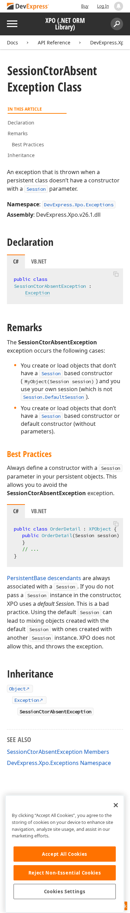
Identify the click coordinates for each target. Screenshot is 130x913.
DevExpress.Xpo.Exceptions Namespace (59, 763)
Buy (84, 6)
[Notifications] (118, 6)
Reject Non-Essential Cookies (64, 873)
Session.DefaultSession (53, 397)
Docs (12, 42)
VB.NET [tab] (38, 261)
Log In (103, 6)
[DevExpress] (28, 7)
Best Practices (28, 144)
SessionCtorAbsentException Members (58, 752)
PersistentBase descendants (44, 578)
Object (17, 689)
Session (36, 189)
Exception (37, 293)
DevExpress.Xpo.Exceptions (78, 204)
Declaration (21, 122)
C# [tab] (16, 261)
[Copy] (115, 274)
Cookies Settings (65, 891)
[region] (64, 854)
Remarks (18, 133)
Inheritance (21, 155)
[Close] (115, 805)
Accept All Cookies (64, 854)
